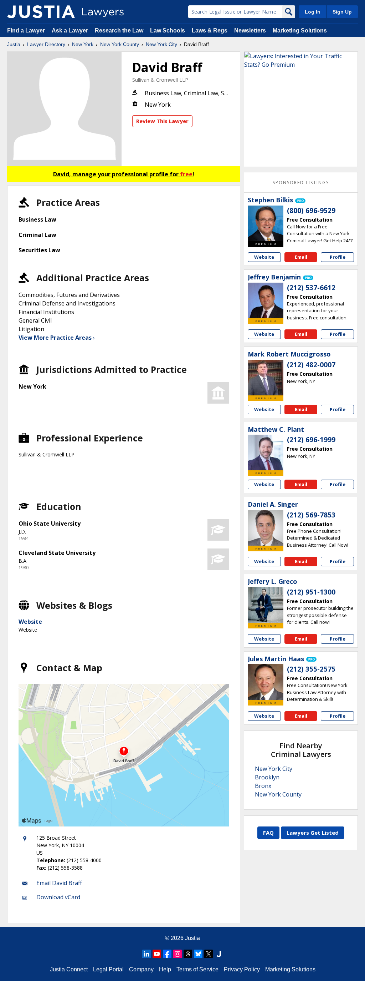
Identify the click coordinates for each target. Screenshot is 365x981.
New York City (161, 44)
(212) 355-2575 (311, 669)
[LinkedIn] (146, 954)
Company (141, 969)
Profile (337, 257)
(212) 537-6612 (311, 287)
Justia (13, 44)
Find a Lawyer (26, 30)
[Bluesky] (198, 954)
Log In (312, 12)
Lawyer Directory (46, 44)
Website (30, 622)
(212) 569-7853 (311, 515)
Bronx (263, 786)
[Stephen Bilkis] (265, 223)
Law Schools (167, 30)
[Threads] (188, 954)
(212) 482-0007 (311, 364)
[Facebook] (167, 954)
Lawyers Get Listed (313, 832)
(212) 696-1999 (311, 439)
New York (82, 44)
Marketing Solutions (300, 30)
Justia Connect (69, 969)
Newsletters (250, 30)
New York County (119, 44)
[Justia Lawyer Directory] (41, 11)
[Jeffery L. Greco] (265, 605)
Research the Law (119, 30)
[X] (208, 954)
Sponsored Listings (301, 182)
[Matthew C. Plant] (265, 452)
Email (301, 257)
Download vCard (58, 897)
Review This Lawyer (162, 121)
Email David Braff (59, 883)
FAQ (268, 832)
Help (165, 969)
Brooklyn (267, 777)
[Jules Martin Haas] (265, 682)
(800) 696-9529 (311, 210)
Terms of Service (197, 969)
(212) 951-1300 (311, 592)
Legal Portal (108, 969)
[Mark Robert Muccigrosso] (265, 377)
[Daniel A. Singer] (265, 528)
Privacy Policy (242, 969)
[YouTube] (157, 954)
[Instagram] (177, 954)
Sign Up (342, 12)
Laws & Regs (209, 30)
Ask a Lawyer (70, 30)
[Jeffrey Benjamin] (265, 300)
